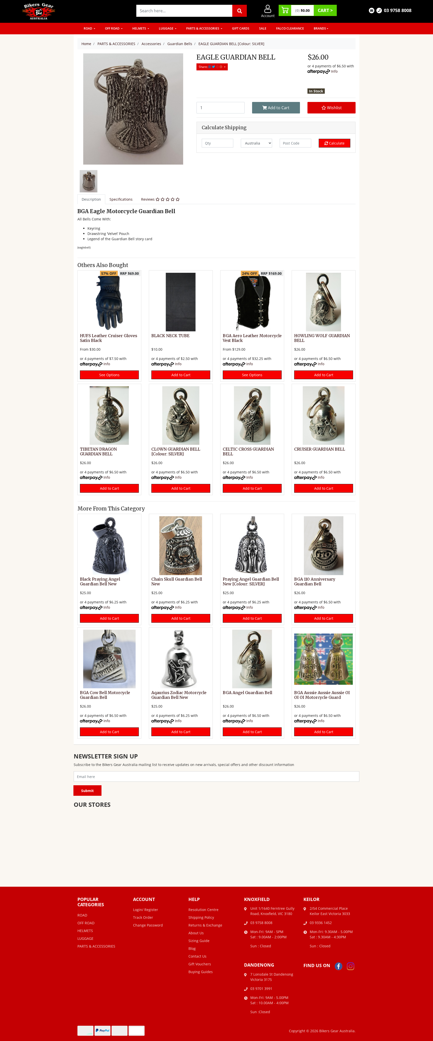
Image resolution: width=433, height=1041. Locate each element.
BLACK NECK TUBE (170, 335)
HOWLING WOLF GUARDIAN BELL (322, 338)
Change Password (148, 925)
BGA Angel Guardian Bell (247, 692)
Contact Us (197, 956)
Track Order (143, 917)
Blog (192, 948)
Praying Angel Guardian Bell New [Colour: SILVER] (251, 581)
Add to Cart (278, 107)
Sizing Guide (198, 940)
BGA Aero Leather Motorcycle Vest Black (252, 338)
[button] (331, 107)
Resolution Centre (203, 909)
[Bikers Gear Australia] (39, 11)
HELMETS (139, 28)
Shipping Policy (201, 917)
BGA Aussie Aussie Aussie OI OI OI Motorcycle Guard (322, 695)
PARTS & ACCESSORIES (203, 28)
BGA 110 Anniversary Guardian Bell (314, 581)
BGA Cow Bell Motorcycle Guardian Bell (105, 695)
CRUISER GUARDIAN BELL (319, 449)
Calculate (336, 143)
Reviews (148, 199)
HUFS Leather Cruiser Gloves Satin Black (108, 338)
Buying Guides (200, 971)
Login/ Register (145, 909)
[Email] (371, 10)
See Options (109, 374)
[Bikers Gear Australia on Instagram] (350, 965)
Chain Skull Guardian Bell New (176, 581)
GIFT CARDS (240, 28)
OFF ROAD (112, 28)
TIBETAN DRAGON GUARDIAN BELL (98, 451)
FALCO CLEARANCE (290, 28)
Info (334, 71)
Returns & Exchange (205, 925)
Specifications (121, 199)
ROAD (88, 28)
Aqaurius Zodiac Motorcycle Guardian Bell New (178, 695)
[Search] (239, 11)
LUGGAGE (166, 28)
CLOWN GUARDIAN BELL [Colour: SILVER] (175, 451)
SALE (262, 28)
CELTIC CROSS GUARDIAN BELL (248, 451)
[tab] (91, 199)
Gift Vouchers (199, 964)
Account (268, 15)
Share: (203, 67)
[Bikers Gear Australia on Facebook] (338, 965)
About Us (196, 933)
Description (91, 199)
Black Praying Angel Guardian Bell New (100, 581)
